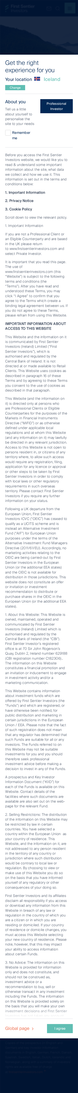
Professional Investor (57, 106)
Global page (18, 1028)
